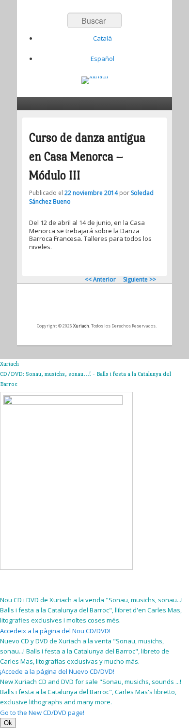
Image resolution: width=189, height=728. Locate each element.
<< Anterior (100, 279)
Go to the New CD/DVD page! (42, 712)
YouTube (105, 306)
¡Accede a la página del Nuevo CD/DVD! (57, 671)
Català (102, 38)
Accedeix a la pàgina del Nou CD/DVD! (55, 630)
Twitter (84, 306)
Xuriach (81, 326)
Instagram (127, 306)
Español (102, 58)
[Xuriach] (95, 80)
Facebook (63, 306)
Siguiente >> (139, 279)
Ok (8, 723)
